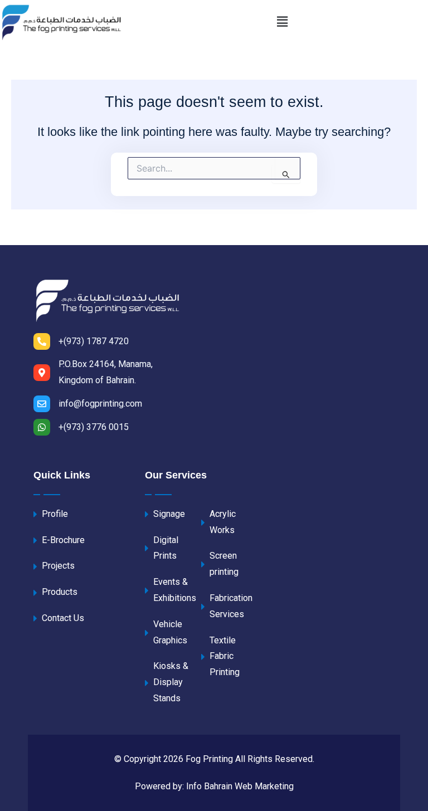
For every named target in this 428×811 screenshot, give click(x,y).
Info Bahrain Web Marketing (240, 786)
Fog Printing (210, 759)
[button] (282, 21)
